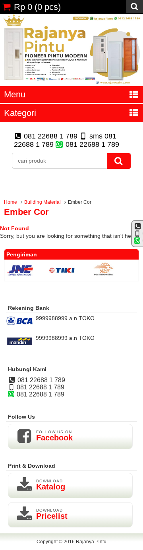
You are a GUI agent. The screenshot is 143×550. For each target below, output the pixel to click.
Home (10, 202)
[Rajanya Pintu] (71, 83)
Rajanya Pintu (91, 541)
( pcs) (37, 7)
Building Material (42, 202)
